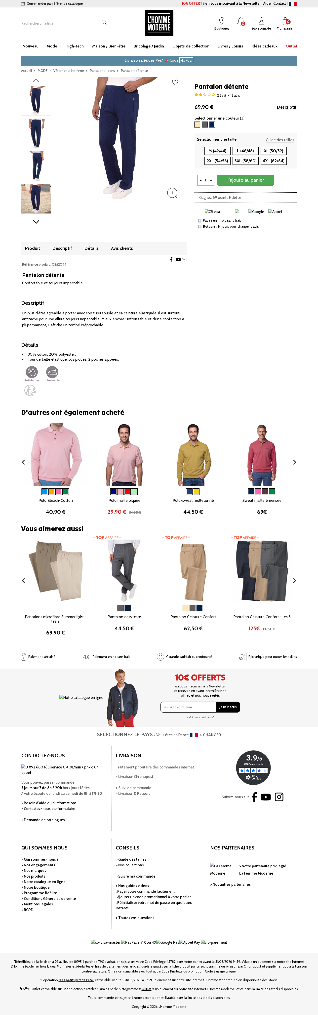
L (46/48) (245, 150)
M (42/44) (217, 150)
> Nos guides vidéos (132, 886)
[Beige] (186, 608)
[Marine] (251, 492)
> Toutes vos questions (135, 918)
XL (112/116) (112, 499)
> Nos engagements (38, 865)
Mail (184, 259)
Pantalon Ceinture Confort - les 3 (262, 616)
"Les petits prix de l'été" (76, 980)
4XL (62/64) (273, 160)
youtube (178, 259)
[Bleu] (45, 492)
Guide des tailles (280, 139)
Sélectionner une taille (217, 139)
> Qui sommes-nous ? (39, 859)
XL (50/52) (273, 150)
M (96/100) (114, 491)
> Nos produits (33, 876)
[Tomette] (265, 492)
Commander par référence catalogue (54, 3)
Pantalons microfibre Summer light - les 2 (55, 619)
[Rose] (59, 492)
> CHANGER (210, 734)
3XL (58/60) (246, 160)
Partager (171, 259)
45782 (186, 60)
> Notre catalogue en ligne (43, 882)
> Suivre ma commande (136, 876)
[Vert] (66, 492)
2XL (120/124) (137, 499)
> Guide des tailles (131, 859)
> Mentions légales (37, 904)
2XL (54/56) (217, 160)
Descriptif (287, 107)
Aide (267, 3)
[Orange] (52, 492)
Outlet (147, 989)
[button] (23, 462)
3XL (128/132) (125, 507)
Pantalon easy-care (124, 616)
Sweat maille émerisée (261, 500)
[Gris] (120, 608)
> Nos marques (33, 870)
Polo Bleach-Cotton (56, 500)
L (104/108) (137, 491)
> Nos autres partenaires (230, 884)
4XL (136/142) (207, 507)
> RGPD (27, 910)
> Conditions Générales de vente (48, 898)
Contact (279, 3)
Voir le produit (55, 482)
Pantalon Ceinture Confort (193, 616)
